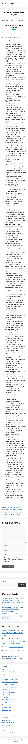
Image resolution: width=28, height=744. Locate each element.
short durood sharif (8, 722)
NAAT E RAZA (6, 694)
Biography (5, 666)
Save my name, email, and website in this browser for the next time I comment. (14, 559)
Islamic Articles (6, 677)
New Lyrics (5, 702)
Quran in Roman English (11, 507)
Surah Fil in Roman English (12, 514)
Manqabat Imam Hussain (9, 684)
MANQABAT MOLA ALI (9, 687)
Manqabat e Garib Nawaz (10, 679)
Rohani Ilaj (5, 717)
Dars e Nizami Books (8, 672)
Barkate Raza (8, 4)
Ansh (3, 650)
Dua (3, 674)
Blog (3, 669)
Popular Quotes (6, 707)
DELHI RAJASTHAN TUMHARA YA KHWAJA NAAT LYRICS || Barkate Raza (13, 641)
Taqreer (4, 728)
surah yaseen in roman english (13, 509)
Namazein (5, 630)
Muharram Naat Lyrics (8, 692)
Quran (4, 712)
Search (4, 581)
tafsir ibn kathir (6, 725)
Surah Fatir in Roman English (13, 512)
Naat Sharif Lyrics (7, 700)
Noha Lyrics (5, 705)
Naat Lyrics (5, 697)
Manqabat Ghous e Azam (10, 682)
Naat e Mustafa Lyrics (16, 647)
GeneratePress (14, 741)
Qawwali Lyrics (6, 710)
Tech (3, 730)
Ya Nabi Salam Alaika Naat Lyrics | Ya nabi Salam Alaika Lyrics (12, 633)
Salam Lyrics (6, 720)
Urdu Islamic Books (8, 733)
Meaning (4, 689)
